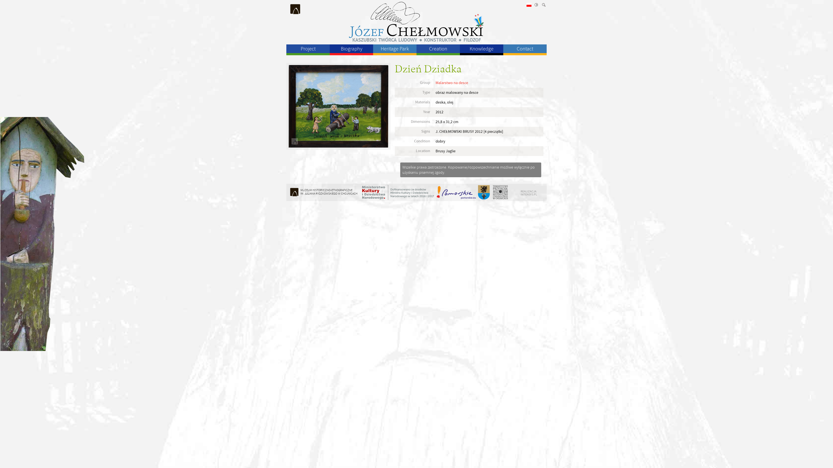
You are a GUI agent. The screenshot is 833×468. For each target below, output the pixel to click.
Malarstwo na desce (452, 82)
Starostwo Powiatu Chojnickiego (483, 192)
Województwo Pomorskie (456, 192)
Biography (351, 49)
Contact (525, 49)
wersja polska (528, 4)
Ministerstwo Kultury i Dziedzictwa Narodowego (398, 192)
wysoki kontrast (536, 4)
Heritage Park (395, 49)
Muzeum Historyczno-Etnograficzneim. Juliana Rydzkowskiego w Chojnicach (328, 191)
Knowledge (482, 49)
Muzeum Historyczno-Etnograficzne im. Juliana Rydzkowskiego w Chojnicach (295, 9)
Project (308, 49)
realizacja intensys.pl (529, 193)
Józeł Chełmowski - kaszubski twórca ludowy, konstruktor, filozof (416, 22)
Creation (438, 49)
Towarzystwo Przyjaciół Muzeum (500, 192)
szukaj (543, 4)
